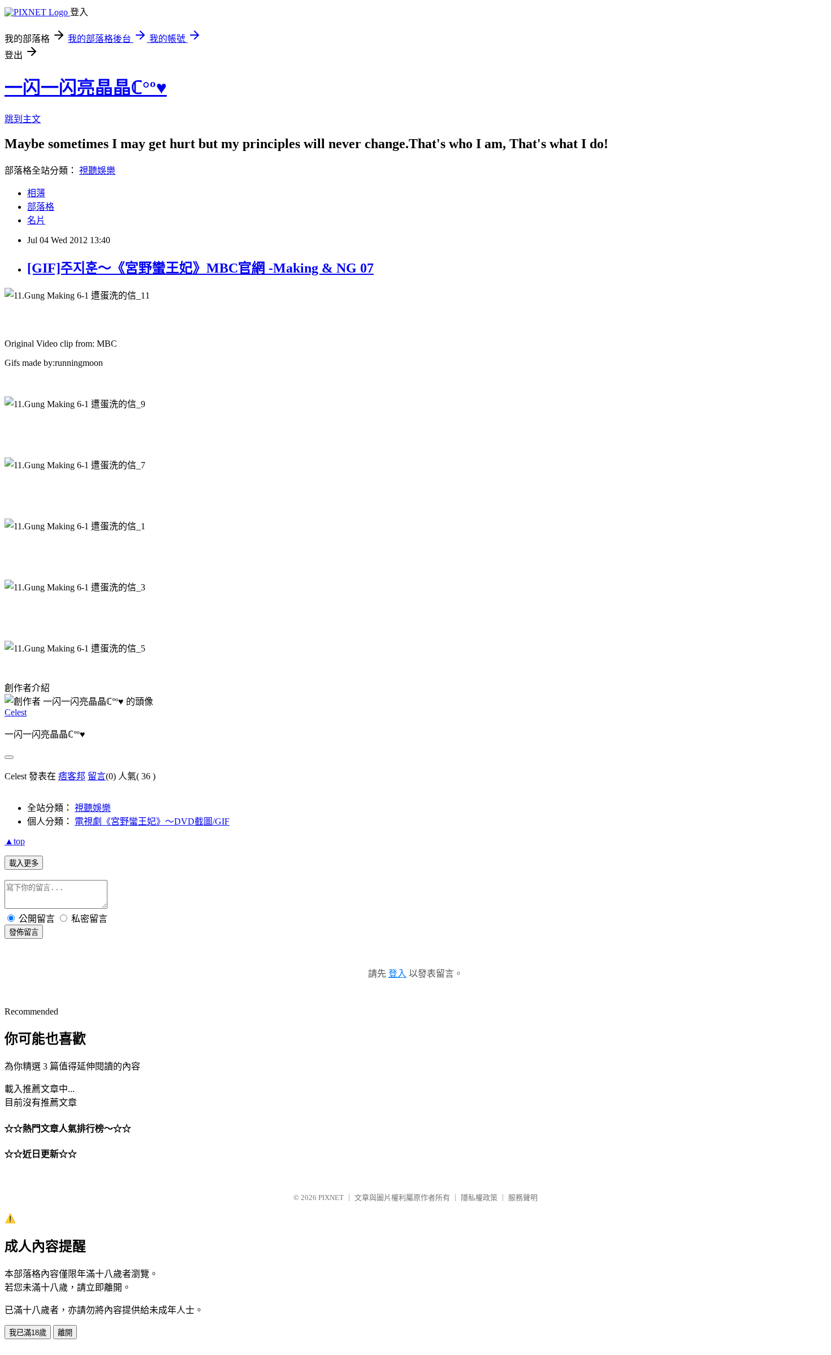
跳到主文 (23, 119)
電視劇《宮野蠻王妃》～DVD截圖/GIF (152, 821)
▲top (15, 841)
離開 (65, 1332)
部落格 (40, 207)
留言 (97, 776)
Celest (16, 712)
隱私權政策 (479, 1197)
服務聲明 (523, 1197)
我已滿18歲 (27, 1332)
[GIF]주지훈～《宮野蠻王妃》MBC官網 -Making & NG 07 (200, 268)
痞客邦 (71, 776)
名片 (36, 220)
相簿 (36, 193)
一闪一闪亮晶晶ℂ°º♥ (86, 87)
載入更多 (23, 863)
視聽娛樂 (97, 170)
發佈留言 (23, 932)
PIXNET (331, 1197)
